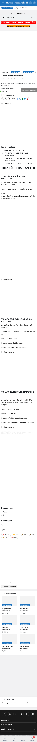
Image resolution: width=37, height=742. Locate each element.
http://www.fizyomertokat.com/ (21, 423)
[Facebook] (4, 714)
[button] (27, 2)
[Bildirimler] (34, 2)
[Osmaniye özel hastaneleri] (9, 643)
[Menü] (3, 3)
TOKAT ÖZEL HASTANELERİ (13, 151)
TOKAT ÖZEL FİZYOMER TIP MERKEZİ (19, 164)
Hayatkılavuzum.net (15, 3)
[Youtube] (33, 714)
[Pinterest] (21, 714)
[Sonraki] (17, 8)
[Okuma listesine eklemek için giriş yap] (12, 103)
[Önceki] (15, 8)
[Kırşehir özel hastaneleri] (9, 605)
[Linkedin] (27, 714)
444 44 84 (12, 189)
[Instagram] (15, 714)
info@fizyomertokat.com (17, 418)
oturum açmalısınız (24, 703)
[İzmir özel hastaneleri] (9, 624)
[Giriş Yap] (30, 2)
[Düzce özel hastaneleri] (27, 624)
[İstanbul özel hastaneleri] (27, 605)
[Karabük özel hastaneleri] (27, 643)
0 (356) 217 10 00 (25, 189)
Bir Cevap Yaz (9, 699)
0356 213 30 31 (14, 409)
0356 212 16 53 (11, 414)
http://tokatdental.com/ (18, 347)
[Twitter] (10, 714)
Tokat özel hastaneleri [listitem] (9, 586)
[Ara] (23, 2)
